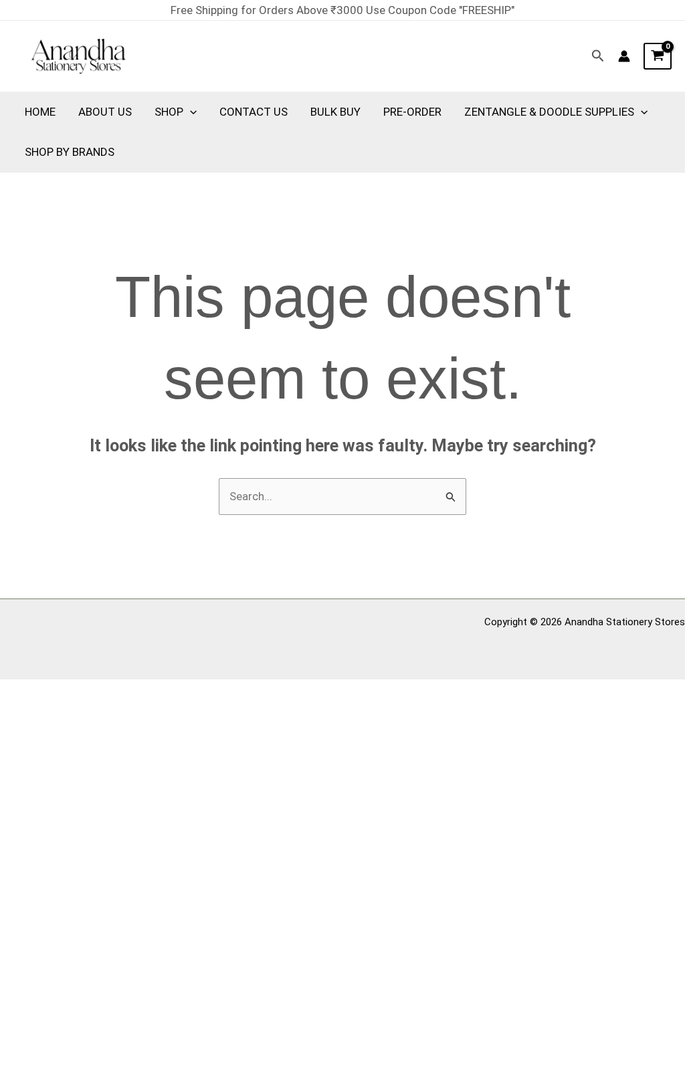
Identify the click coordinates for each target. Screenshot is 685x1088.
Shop (169, 111)
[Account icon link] (624, 56)
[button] (598, 56)
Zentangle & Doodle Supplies (549, 111)
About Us (105, 111)
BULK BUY (335, 111)
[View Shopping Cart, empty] (658, 56)
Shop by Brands (69, 151)
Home (40, 111)
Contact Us (253, 111)
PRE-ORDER (412, 111)
